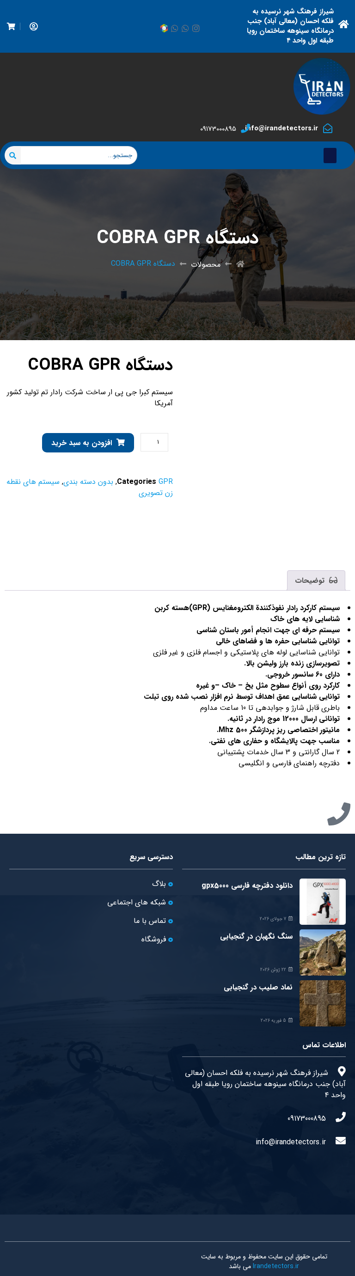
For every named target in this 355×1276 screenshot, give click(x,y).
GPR (166, 482)
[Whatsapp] (185, 28)
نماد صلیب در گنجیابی (258, 987)
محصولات (205, 264)
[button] (330, 155)
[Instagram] (196, 28)
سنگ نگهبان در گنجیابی (256, 936)
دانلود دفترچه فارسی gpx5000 (247, 885)
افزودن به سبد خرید (81, 443)
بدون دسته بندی (88, 482)
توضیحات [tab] (311, 580)
